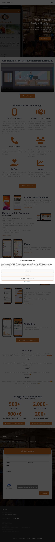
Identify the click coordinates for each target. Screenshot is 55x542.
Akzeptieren (27, 271)
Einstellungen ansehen (27, 279)
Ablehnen (27, 275)
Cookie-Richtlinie (27, 281)
